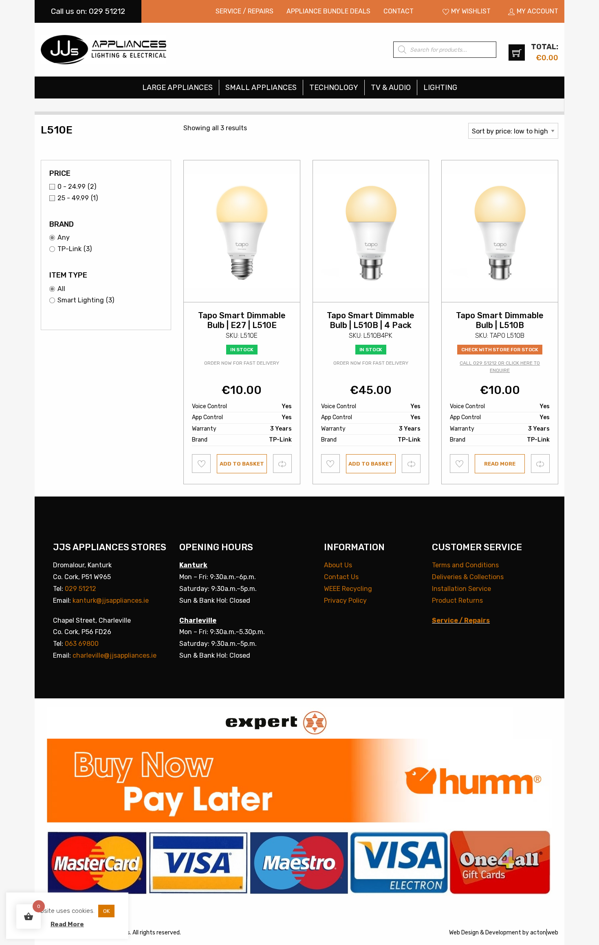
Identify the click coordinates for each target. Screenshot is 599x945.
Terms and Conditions (465, 565)
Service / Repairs (244, 11)
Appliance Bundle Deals (328, 11)
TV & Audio (391, 87)
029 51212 (80, 589)
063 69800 (82, 644)
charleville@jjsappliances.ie (114, 655)
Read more (499, 464)
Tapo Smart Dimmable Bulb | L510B (500, 320)
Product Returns (457, 600)
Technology (333, 87)
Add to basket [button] (242, 464)
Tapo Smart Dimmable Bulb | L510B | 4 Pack (370, 320)
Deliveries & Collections (468, 577)
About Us (338, 565)
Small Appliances (261, 87)
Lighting (440, 87)
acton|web (544, 932)
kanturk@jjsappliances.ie (111, 600)
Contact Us (341, 577)
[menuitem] (244, 11)
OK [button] (106, 911)
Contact (398, 11)
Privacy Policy (345, 600)
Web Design (464, 932)
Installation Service (461, 589)
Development (503, 932)
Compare (282, 463)
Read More (67, 924)
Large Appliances (177, 87)
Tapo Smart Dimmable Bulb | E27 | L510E (242, 320)
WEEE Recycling (348, 589)
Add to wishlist (201, 463)
